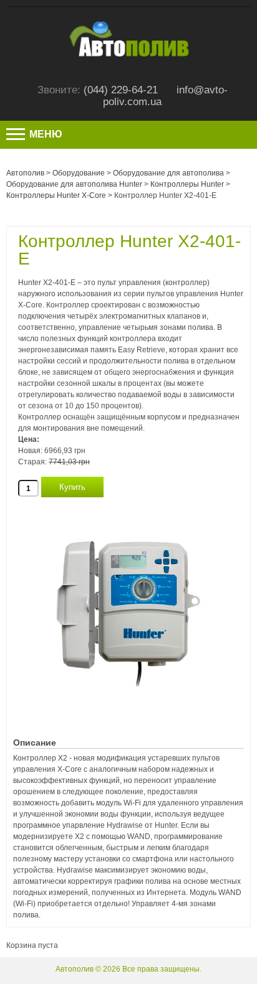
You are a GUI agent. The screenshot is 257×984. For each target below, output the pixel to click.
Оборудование (78, 173)
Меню (44, 134)
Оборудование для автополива (168, 173)
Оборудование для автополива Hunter (74, 184)
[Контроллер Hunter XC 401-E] (128, 503)
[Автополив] (128, 25)
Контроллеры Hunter (187, 184)
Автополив (25, 173)
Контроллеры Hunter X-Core (56, 195)
